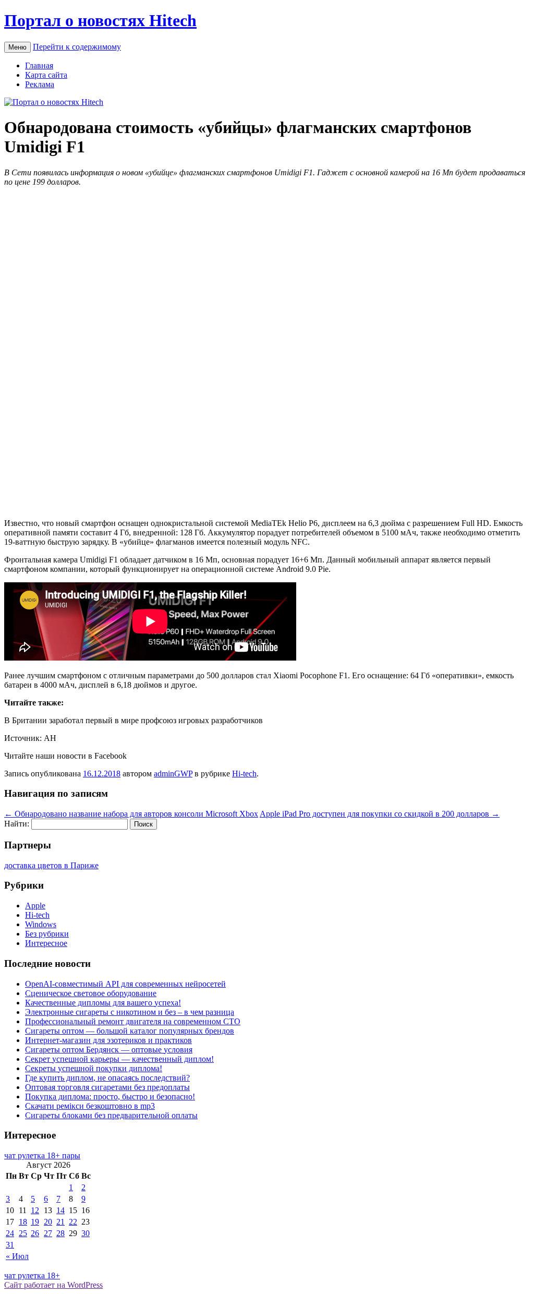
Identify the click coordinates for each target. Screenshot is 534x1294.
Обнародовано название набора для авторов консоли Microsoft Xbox (131, 813)
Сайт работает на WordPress (53, 1284)
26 (35, 1233)
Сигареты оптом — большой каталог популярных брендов (129, 1030)
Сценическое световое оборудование (90, 993)
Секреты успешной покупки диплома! (93, 1068)
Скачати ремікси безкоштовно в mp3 (90, 1105)
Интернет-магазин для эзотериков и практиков (108, 1040)
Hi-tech (244, 773)
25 (23, 1233)
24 (10, 1233)
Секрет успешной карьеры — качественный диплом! (119, 1059)
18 (23, 1221)
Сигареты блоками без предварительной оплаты (111, 1115)
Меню (17, 47)
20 (48, 1221)
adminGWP (173, 773)
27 (48, 1233)
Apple (35, 905)
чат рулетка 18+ (32, 1275)
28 (60, 1233)
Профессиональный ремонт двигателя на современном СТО (132, 1021)
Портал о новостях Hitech (100, 20)
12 (35, 1210)
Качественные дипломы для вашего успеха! (103, 1002)
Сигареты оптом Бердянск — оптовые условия (108, 1049)
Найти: (16, 823)
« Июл (17, 1256)
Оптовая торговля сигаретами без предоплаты (107, 1087)
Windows (40, 924)
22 (73, 1221)
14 (60, 1210)
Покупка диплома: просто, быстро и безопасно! (110, 1096)
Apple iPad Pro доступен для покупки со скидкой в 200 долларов (380, 813)
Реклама (39, 84)
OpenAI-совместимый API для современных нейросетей (125, 983)
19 (35, 1221)
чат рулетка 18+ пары (42, 1155)
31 (10, 1244)
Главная (39, 65)
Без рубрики (47, 933)
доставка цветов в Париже (51, 865)
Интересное (46, 943)
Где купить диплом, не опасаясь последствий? (107, 1077)
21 (60, 1221)
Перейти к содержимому (77, 46)
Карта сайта (46, 74)
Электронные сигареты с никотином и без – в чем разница (129, 1012)
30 (85, 1233)
